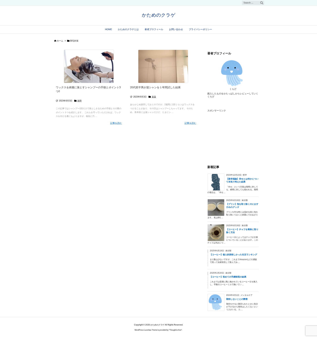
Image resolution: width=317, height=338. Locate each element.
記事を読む (116, 123)
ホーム (60, 41)
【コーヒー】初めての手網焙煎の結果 (228, 277)
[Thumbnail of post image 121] (89, 66)
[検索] (261, 3)
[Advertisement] (233, 133)
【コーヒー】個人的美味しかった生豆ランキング (233, 254)
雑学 (79, 100)
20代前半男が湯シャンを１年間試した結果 (155, 87)
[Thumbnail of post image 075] (163, 66)
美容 (154, 97)
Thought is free (175, 330)
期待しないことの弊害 (237, 299)
